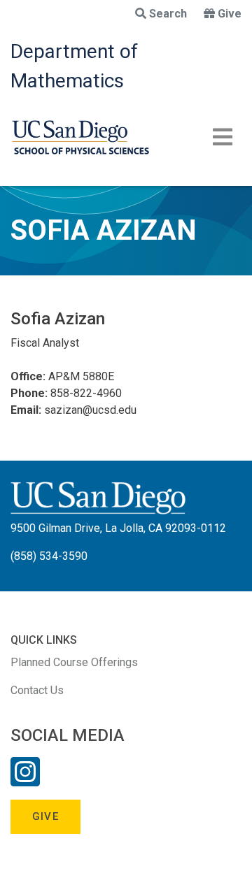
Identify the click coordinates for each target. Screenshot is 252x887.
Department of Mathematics (74, 66)
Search (168, 13)
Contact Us (37, 690)
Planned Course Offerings (74, 662)
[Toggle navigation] (222, 137)
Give (229, 13)
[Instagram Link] (25, 780)
